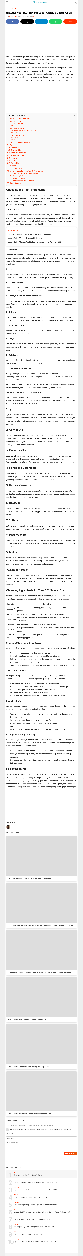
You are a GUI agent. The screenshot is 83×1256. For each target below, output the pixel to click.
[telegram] (41, 21)
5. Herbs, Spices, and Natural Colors (24, 130)
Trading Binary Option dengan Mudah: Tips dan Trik (34, 1227)
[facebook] (12, 21)
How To (14, 9)
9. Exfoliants (16, 140)
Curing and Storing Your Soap (23, 180)
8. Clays (15, 137)
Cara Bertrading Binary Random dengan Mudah (32, 1219)
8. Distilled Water (15, 163)
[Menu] (7, 2)
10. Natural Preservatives (21, 142)
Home (8, 9)
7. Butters (12, 161)
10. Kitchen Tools (15, 168)
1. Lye (11, 145)
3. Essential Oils (15, 150)
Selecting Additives (19, 176)
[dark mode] (76, 2)
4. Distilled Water (18, 128)
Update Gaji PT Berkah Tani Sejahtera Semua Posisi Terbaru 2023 (34, 242)
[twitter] (27, 21)
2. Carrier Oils (14, 147)
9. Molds (13, 166)
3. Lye (14, 126)
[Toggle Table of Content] (72, 115)
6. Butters (15, 133)
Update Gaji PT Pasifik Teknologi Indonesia (25, 238)
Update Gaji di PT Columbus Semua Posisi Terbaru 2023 (35, 1190)
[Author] (8, 827)
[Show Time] (33, 17)
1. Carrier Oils (16, 121)
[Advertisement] (41, 39)
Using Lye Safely (19, 178)
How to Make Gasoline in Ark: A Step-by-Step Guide (28, 1067)
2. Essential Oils (17, 123)
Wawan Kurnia (13, 16)
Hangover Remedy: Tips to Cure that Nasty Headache (29, 234)
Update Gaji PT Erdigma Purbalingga (28, 1234)
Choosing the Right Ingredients (20, 119)
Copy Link (70, 21)
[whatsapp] (55, 21)
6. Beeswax (13, 158)
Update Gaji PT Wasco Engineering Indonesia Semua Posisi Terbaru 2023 (42, 1212)
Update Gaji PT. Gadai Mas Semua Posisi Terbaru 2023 (35, 1242)
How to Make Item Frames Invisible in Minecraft (27, 1020)
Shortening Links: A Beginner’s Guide (28, 1175)
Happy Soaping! (15, 183)
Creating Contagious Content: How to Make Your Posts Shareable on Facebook (40, 972)
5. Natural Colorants (16, 155)
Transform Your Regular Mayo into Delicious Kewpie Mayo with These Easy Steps (41, 925)
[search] (72, 2)
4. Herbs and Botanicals (17, 153)
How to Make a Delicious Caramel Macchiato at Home (29, 1114)
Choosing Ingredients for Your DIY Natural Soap (27, 171)
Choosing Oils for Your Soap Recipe (25, 173)
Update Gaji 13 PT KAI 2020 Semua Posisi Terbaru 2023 (35, 1182)
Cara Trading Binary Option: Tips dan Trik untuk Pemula (35, 1205)
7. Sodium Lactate (18, 135)
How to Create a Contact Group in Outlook (30, 1197)
